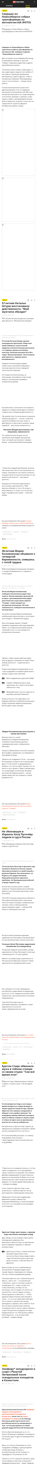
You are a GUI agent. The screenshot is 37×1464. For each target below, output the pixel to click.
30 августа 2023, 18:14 (8, 1078)
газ (21, 1047)
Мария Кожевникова (9, 814)
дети (14, 812)
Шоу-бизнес (24, 532)
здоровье (16, 532)
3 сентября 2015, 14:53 (8, 26)
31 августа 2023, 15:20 (8, 315)
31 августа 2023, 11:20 (8, 565)
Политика (9, 6)
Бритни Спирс (17, 1352)
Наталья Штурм (7, 534)
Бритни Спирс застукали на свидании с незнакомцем (16, 1345)
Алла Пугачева (28, 1047)
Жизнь (28, 6)
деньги (15, 1047)
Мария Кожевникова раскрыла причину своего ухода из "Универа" (17, 806)
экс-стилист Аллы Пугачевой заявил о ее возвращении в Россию (18, 1037)
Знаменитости (7, 532)
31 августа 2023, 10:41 (8, 840)
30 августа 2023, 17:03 (8, 1383)
